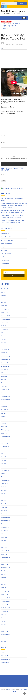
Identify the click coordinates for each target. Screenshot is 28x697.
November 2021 (5, 480)
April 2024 (3, 383)
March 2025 (4, 346)
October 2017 (4, 638)
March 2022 (4, 466)
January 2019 (4, 594)
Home (11, 1)
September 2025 (5, 325)
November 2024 (5, 359)
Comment (3, 116)
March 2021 (4, 507)
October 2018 (4, 604)
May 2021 (3, 500)
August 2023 (4, 409)
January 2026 (4, 312)
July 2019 (3, 574)
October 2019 (4, 564)
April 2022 (3, 463)
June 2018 (4, 618)
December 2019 (5, 557)
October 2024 (5, 362)
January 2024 (4, 393)
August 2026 (4, 289)
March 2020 (4, 547)
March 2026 (4, 305)
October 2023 (4, 403)
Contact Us (16, 1)
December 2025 (5, 315)
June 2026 (4, 295)
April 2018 (3, 624)
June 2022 (4, 456)
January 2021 (4, 513)
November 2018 (5, 601)
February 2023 (5, 430)
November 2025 (5, 319)
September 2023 (5, 406)
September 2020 (5, 527)
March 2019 (4, 587)
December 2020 (5, 517)
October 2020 (5, 524)
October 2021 (4, 483)
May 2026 (3, 299)
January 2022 (4, 473)
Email (3, 143)
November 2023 (5, 399)
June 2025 (4, 336)
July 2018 (3, 614)
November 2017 (5, 634)
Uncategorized (5, 263)
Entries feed (4, 655)
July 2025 (3, 332)
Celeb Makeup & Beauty (7, 236)
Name (3, 135)
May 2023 (3, 419)
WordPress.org (5, 662)
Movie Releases (5, 257)
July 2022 (3, 453)
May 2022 (3, 460)
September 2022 (5, 446)
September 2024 (5, 366)
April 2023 (3, 423)
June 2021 (3, 497)
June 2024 (4, 376)
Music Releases (5, 260)
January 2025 (4, 352)
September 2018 (5, 607)
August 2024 (4, 369)
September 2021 (5, 487)
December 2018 (5, 597)
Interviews (4, 250)
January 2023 (4, 433)
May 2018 (3, 621)
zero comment (19, 44)
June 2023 (4, 416)
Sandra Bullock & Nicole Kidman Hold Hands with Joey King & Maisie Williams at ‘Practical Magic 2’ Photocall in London (14, 205)
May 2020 (3, 540)
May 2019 (3, 581)
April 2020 (3, 544)
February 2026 (5, 309)
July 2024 (3, 372)
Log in (2, 652)
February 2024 (5, 389)
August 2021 (4, 490)
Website (3, 150)
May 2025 (3, 339)
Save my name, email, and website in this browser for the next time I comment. (14, 159)
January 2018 (4, 631)
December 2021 (5, 477)
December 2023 (5, 396)
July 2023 (3, 413)
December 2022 (5, 436)
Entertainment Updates (7, 240)
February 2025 (5, 349)
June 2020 (4, 537)
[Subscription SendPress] (14, 178)
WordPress (10, 689)
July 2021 (3, 493)
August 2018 (4, 611)
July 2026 (3, 292)
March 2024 (4, 386)
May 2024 (3, 379)
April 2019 (3, 584)
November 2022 (5, 440)
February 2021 (5, 510)
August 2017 (4, 641)
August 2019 (4, 571)
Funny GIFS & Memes (6, 243)
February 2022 (5, 470)
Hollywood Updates (6, 246)
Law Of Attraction (6, 253)
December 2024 (5, 356)
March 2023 (4, 426)
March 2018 (4, 628)
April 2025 (3, 342)
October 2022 (4, 443)
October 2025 (4, 322)
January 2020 (4, 554)
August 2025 (4, 329)
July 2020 (3, 534)
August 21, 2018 (10, 44)
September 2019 (5, 567)
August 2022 (4, 450)
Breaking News (5, 233)
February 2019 (5, 591)
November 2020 (5, 520)
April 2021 (3, 503)
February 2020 (5, 550)
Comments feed (5, 659)
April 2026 (3, 302)
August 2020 (4, 530)
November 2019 (5, 560)
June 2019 (4, 577)
